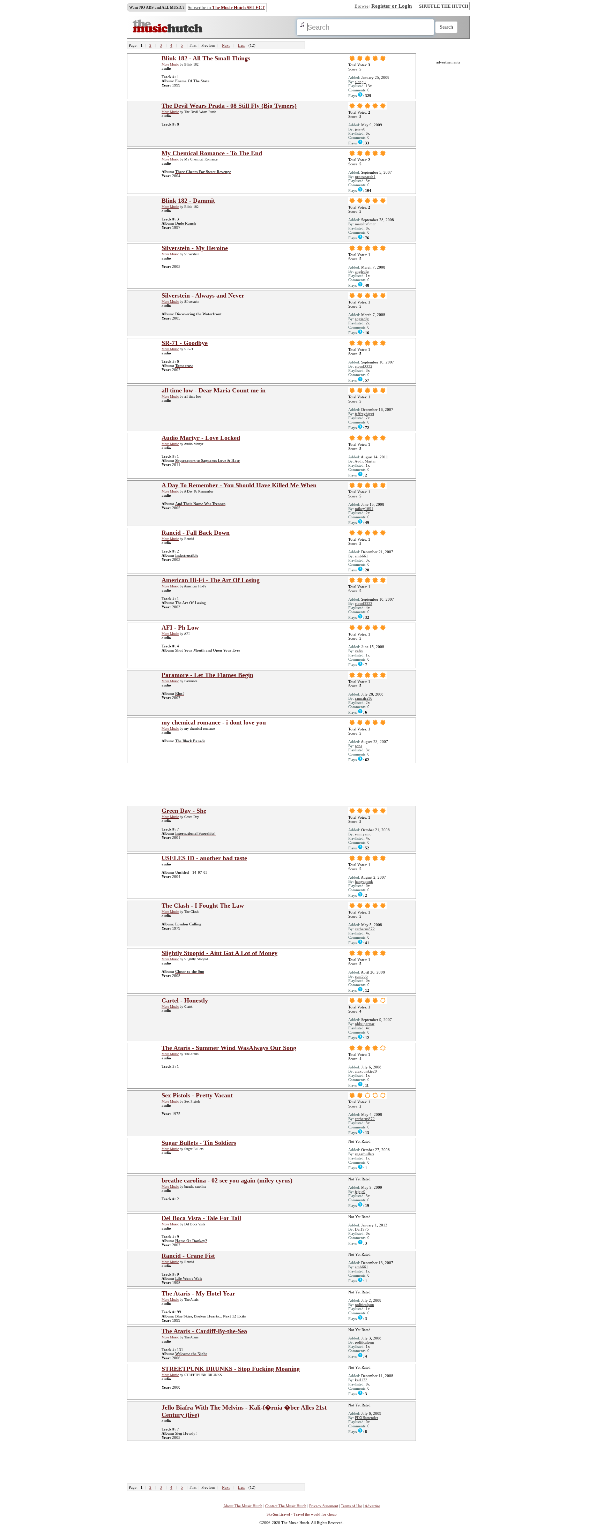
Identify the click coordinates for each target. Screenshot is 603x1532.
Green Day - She (184, 810)
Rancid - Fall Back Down (196, 532)
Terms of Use (351, 1506)
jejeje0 (360, 129)
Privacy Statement (323, 1506)
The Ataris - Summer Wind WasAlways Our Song (229, 1047)
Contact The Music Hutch (285, 1506)
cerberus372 (365, 929)
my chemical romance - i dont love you (214, 722)
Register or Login (391, 6)
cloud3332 (363, 366)
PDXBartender (366, 1417)
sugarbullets (364, 1154)
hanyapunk (364, 881)
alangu (360, 82)
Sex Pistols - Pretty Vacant (197, 1095)
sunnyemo (363, 834)
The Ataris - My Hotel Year (198, 1293)
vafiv (359, 651)
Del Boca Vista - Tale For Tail (201, 1218)
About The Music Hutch (242, 1506)
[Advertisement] (274, 784)
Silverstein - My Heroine (195, 248)
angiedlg (362, 271)
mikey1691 (364, 508)
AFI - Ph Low (180, 627)
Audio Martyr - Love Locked (201, 437)
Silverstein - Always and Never (203, 295)
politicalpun (364, 1304)
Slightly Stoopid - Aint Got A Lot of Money (219, 952)
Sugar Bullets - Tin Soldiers (199, 1142)
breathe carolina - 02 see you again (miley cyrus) (227, 1180)
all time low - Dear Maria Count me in (214, 390)
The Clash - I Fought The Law (203, 905)
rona (358, 746)
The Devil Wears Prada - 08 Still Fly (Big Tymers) (229, 105)
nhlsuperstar (364, 1024)
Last (241, 45)
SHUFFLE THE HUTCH (443, 6)
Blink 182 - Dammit (188, 200)
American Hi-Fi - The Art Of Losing (211, 580)
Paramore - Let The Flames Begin (207, 674)
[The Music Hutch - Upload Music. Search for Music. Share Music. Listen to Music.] (167, 31)
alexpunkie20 (366, 1071)
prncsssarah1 (365, 176)
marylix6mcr (365, 224)
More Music (170, 64)
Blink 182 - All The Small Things (206, 58)
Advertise (372, 1506)
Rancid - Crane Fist (188, 1255)
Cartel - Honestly (185, 1000)
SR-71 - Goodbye (185, 342)
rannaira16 (363, 698)
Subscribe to (226, 7)
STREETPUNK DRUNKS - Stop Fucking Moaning (231, 1368)
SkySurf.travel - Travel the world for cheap (302, 1514)
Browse (361, 6)
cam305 (361, 976)
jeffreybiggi (364, 414)
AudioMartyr (365, 461)
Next (226, 45)
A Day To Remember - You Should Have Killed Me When (239, 485)
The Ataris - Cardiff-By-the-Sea (204, 1331)
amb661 (361, 556)
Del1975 (362, 1229)
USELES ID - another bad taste (204, 858)
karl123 (361, 1380)
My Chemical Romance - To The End (212, 153)
